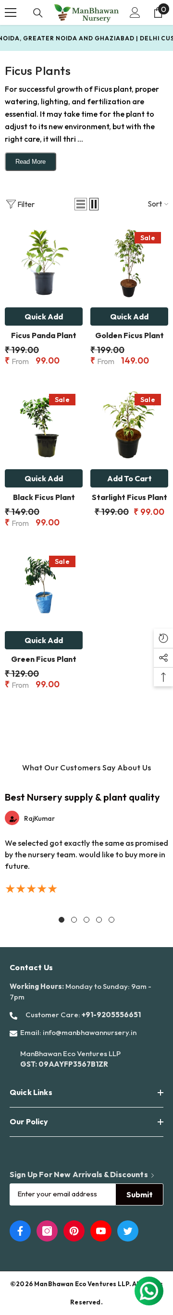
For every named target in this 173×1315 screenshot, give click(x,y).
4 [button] (99, 920)
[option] (86, 843)
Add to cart (129, 478)
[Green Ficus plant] (44, 587)
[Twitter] (127, 1231)
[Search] (38, 13)
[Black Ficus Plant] (44, 425)
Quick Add (44, 316)
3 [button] (86, 920)
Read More (30, 161)
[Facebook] (20, 1231)
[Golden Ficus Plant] (129, 264)
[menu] (10, 12)
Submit (139, 1194)
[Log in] (135, 12)
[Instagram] (47, 1231)
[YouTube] (100, 1231)
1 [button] (61, 920)
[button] (80, 204)
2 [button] (74, 920)
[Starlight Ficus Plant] (129, 425)
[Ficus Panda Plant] (44, 264)
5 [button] (111, 920)
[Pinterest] (74, 1231)
